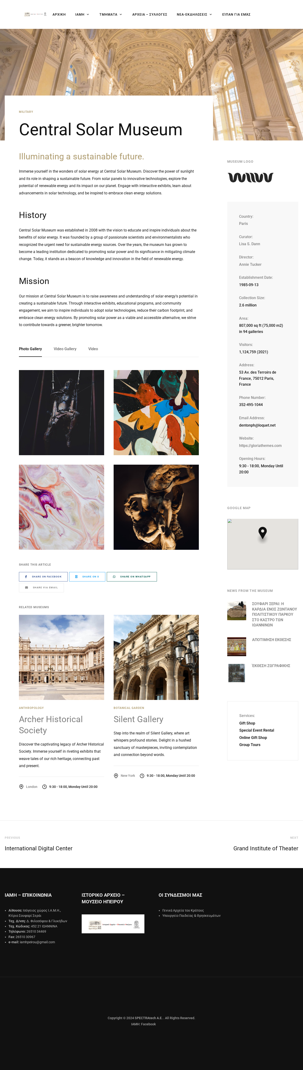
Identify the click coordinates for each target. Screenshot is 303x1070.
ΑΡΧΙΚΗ (59, 14)
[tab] (33, 349)
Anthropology (31, 708)
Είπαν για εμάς (236, 14)
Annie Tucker (250, 264)
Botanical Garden (129, 708)
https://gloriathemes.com (260, 445)
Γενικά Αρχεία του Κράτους (183, 910)
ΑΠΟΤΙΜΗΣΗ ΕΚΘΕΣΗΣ (271, 640)
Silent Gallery (138, 719)
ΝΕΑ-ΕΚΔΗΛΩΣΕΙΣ (192, 14)
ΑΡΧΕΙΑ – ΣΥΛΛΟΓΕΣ (149, 14)
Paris (243, 223)
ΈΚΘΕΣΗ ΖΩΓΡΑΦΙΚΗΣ (271, 666)
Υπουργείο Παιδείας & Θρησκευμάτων (191, 915)
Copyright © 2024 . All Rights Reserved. (151, 1018)
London (31, 787)
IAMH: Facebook (132, 1024)
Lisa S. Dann (249, 244)
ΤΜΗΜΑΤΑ (108, 14)
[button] (262, 535)
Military (26, 112)
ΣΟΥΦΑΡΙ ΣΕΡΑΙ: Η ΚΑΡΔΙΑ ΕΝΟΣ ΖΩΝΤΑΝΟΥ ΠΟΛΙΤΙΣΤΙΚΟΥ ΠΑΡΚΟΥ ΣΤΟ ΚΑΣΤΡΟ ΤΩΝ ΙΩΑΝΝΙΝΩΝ (274, 614)
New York (128, 775)
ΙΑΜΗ (80, 14)
